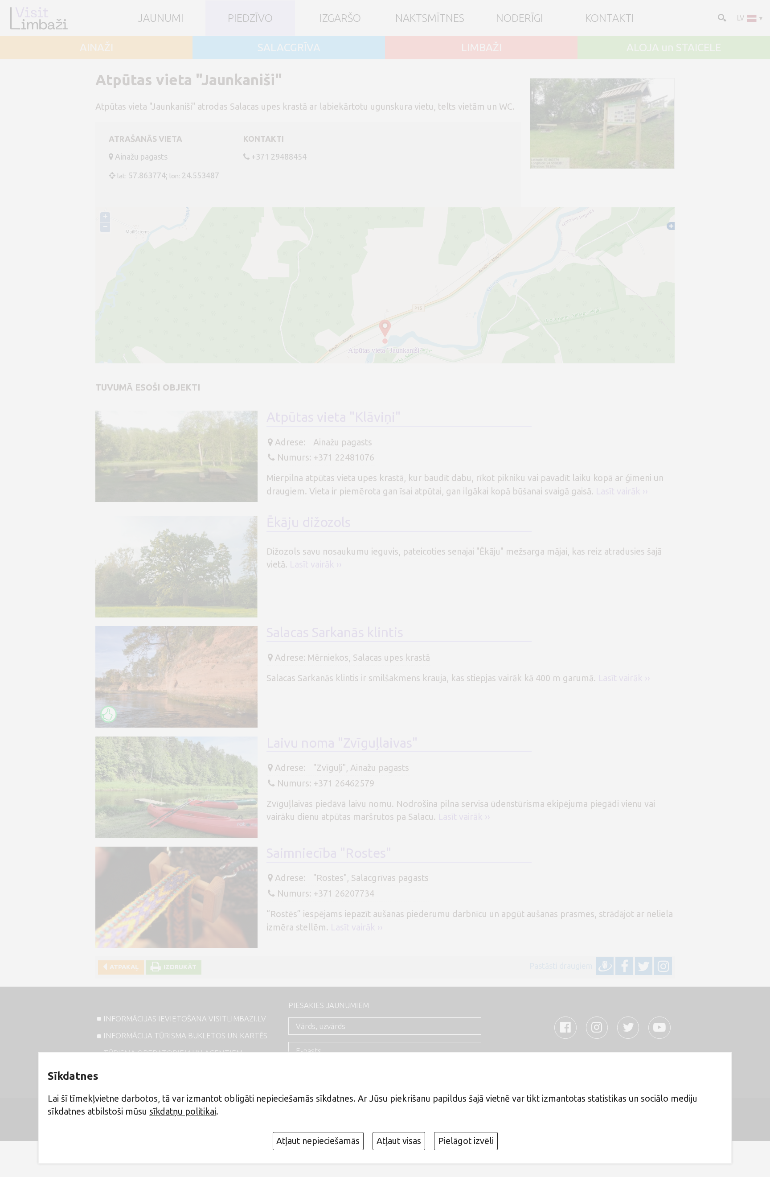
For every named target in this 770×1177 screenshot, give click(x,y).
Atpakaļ (123, 967)
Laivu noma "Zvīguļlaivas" (342, 742)
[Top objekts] (109, 714)
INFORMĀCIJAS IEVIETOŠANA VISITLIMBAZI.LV (184, 1018)
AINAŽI (96, 47)
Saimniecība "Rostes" (328, 852)
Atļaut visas (399, 1141)
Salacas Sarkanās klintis (334, 632)
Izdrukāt (179, 967)
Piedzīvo (250, 18)
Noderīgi (519, 18)
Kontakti (609, 18)
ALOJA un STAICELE (674, 47)
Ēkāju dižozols (308, 522)
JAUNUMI (161, 18)
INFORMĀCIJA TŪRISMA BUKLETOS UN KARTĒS (185, 1035)
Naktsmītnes (429, 18)
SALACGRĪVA (289, 47)
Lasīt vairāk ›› (622, 491)
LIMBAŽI (481, 47)
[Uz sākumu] (38, 18)
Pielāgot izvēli (466, 1141)
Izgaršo (340, 18)
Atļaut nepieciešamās (318, 1141)
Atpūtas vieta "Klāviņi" (333, 416)
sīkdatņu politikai (182, 1111)
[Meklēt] (721, 17)
